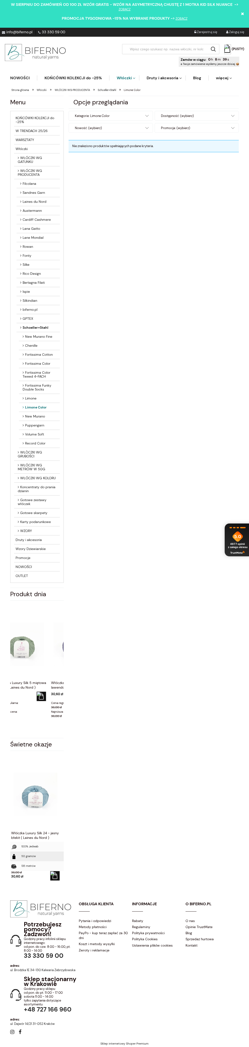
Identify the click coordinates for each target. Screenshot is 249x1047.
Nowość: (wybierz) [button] (88, 128)
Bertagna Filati (34, 282)
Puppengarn (34, 425)
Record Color (35, 443)
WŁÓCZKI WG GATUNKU (30, 160)
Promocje (23, 558)
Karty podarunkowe (35, 522)
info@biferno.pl (19, 32)
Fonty (27, 255)
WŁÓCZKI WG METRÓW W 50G (31, 467)
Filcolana (29, 183)
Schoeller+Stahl (35, 327)
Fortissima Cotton (39, 354)
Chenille (31, 345)
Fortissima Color (37, 363)
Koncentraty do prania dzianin (36, 489)
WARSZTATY (25, 140)
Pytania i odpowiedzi (95, 921)
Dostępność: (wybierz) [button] (177, 116)
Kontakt (191, 945)
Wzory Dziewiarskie (31, 549)
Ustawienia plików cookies (152, 945)
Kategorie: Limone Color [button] (92, 116)
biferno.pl (30, 309)
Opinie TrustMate (199, 927)
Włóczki (22, 149)
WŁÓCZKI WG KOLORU (38, 478)
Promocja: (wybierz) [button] (175, 128)
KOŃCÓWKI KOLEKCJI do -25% (35, 120)
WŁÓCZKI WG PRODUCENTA (30, 173)
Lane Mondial (33, 237)
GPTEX (28, 318)
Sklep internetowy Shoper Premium (124, 1044)
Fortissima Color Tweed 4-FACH (36, 374)
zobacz (125, 9)
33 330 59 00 (53, 32)
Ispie (26, 291)
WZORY (26, 531)
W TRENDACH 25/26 (32, 131)
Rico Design (32, 273)
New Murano (35, 416)
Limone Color (36, 407)
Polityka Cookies (145, 939)
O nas (190, 921)
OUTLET (22, 576)
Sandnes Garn (34, 192)
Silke (26, 264)
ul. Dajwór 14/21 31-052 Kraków (32, 1024)
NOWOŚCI (24, 567)
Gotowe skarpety (33, 513)
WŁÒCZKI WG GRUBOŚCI (30, 454)
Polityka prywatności (148, 933)
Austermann (32, 210)
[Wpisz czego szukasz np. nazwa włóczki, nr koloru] (213, 49)
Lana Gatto (31, 228)
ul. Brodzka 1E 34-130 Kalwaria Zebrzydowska (42, 970)
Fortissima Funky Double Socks (37, 387)
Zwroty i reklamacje (94, 950)
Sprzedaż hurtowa (200, 939)
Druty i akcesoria (29, 540)
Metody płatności (93, 927)
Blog (189, 933)
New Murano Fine (38, 336)
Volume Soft (34, 434)
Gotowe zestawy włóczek (32, 502)
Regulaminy (141, 927)
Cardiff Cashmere (37, 219)
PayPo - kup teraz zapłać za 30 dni (103, 935)
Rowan (28, 246)
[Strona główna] (35, 52)
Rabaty (137, 921)
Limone (30, 398)
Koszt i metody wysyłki (97, 944)
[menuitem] (23, 78)
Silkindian (30, 300)
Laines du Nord (34, 201)
